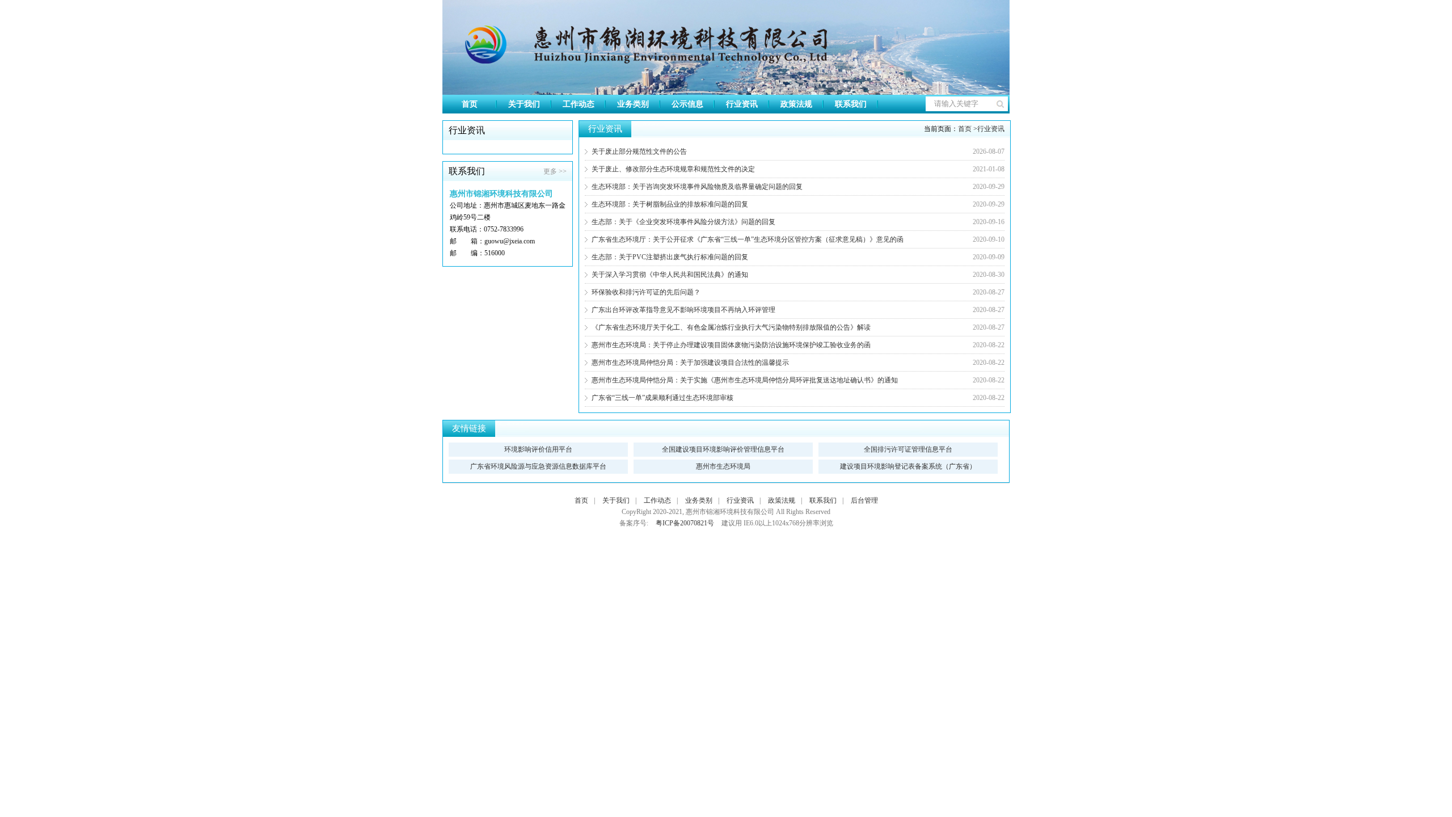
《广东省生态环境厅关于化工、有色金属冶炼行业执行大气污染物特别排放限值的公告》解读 (731, 327)
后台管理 (864, 500)
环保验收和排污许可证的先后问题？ (646, 292)
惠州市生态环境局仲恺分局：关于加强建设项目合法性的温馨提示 (690, 363)
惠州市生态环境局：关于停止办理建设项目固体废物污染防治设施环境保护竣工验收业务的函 (731, 345)
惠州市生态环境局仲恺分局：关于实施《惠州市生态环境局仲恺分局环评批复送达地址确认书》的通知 (745, 380)
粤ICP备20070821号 (685, 523)
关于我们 (524, 104)
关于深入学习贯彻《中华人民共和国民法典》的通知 (670, 275)
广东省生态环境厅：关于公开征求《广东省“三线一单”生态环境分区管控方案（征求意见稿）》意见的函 (748, 239)
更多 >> (555, 171)
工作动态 (578, 104)
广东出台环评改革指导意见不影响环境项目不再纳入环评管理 (683, 310)
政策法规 (796, 104)
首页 (470, 104)
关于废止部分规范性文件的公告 (639, 151)
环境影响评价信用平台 (538, 449)
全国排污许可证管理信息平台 (908, 449)
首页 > (967, 129)
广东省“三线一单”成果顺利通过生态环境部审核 (662, 398)
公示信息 (687, 104)
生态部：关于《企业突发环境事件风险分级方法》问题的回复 (683, 222)
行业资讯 (742, 104)
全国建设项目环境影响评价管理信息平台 (723, 449)
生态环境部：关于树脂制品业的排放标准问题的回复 (670, 204)
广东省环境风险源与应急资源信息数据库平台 (538, 466)
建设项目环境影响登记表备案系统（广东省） (908, 466)
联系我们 (851, 104)
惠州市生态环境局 (723, 466)
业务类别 (633, 104)
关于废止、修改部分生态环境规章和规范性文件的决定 (673, 169)
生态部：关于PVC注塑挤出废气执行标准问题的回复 (670, 257)
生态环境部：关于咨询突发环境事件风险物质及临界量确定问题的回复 (697, 187)
